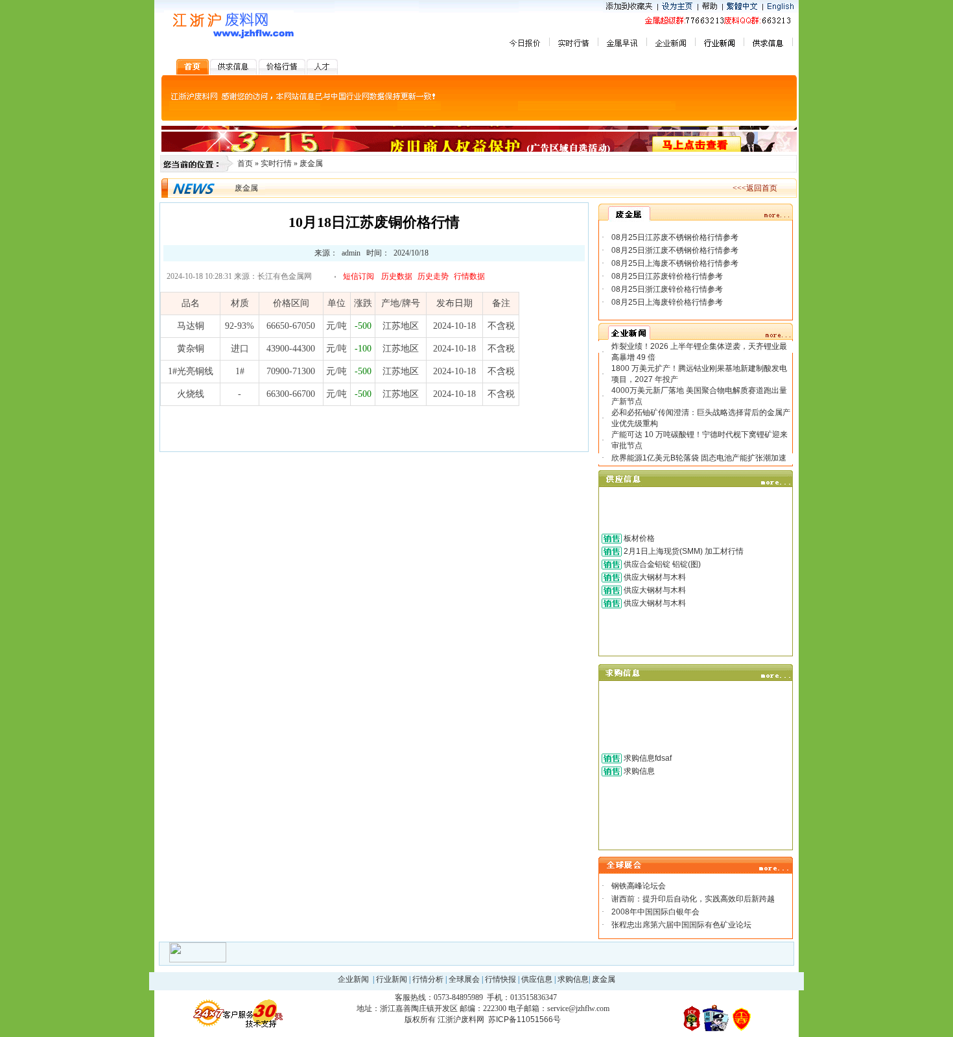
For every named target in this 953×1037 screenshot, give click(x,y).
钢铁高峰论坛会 (638, 885)
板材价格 (639, 538)
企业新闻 (353, 979)
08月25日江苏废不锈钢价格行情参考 (674, 237)
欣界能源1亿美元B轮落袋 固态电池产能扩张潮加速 (698, 457)
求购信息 (639, 771)
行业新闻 (391, 979)
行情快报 (500, 979)
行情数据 (469, 276)
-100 (363, 348)
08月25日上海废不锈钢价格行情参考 (674, 263)
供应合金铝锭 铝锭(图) (662, 564)
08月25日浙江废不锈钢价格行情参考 (674, 250)
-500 (363, 326)
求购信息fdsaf (648, 758)
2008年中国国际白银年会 (655, 911)
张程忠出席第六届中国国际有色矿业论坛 (681, 924)
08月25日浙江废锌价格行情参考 (667, 289)
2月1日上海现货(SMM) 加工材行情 (684, 551)
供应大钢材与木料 (655, 577)
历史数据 (396, 276)
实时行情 (276, 163)
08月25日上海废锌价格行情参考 (667, 302)
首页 (245, 163)
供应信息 (536, 979)
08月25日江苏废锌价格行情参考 (667, 276)
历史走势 (433, 276)
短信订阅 (358, 276)
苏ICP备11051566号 (524, 1019)
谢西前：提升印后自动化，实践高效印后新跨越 (693, 898)
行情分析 (427, 979)
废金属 (311, 163)
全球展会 (464, 979)
